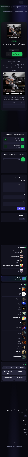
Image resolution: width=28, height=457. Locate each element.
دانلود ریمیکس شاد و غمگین (8, 378)
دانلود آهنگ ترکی (20, 377)
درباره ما (25, 432)
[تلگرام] (25, 416)
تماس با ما (25, 435)
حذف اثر (25, 437)
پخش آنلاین (16, 54)
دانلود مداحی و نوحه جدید (8, 372)
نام (24, 194)
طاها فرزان (22, 219)
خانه (26, 11)
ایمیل (24, 201)
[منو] (21, 2)
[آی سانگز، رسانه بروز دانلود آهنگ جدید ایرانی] (25, 2)
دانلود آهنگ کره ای (19, 371)
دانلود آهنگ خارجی (8, 367)
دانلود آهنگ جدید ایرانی (19, 11)
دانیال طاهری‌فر (14, 444)
